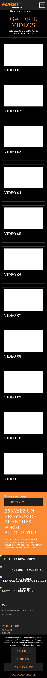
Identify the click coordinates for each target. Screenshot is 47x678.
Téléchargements (23, 559)
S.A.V (23, 580)
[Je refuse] (44, 656)
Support (6, 633)
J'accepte (23, 651)
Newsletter (23, 591)
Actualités (7, 630)
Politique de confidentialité (23, 668)
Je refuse (23, 659)
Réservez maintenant (19, 503)
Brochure (23, 570)
